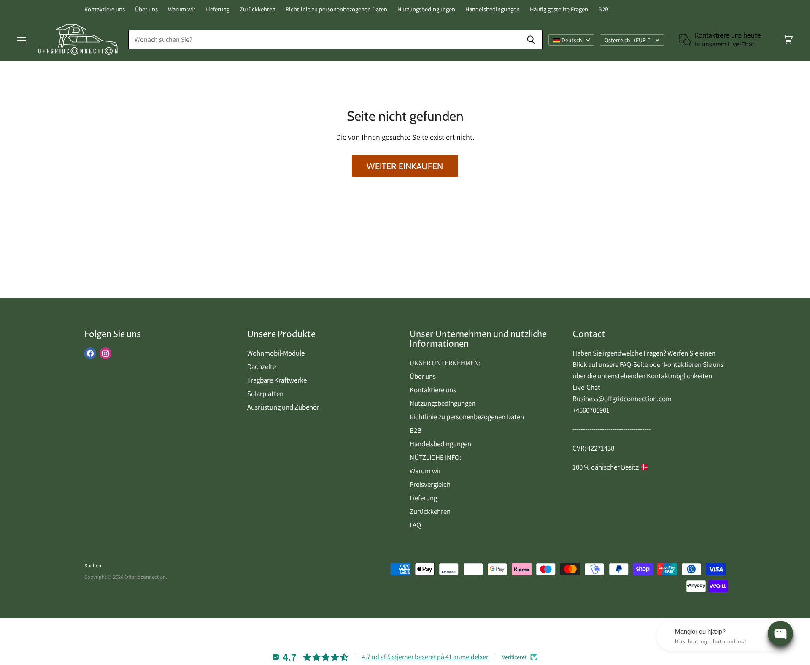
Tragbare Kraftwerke (277, 380)
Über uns (146, 9)
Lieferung (217, 9)
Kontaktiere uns (104, 9)
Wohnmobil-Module (276, 353)
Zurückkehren (257, 9)
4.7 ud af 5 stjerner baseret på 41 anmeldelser (425, 656)
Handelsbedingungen (492, 9)
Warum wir (181, 9)
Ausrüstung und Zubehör (283, 407)
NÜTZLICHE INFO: (435, 457)
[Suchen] (531, 39)
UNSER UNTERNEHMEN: (445, 362)
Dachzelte (261, 366)
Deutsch (572, 39)
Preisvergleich (430, 484)
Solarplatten (265, 393)
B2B (603, 9)
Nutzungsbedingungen (426, 9)
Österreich (628, 39)
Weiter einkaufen (405, 166)
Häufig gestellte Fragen (559, 9)
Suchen (92, 565)
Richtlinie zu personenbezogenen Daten (336, 9)
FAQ (415, 524)
